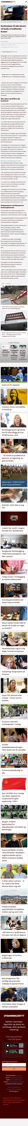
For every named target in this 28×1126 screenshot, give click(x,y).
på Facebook (14, 52)
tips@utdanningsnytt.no (16, 1077)
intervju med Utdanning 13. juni (11, 161)
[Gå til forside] (8, 1)
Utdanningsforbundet (16, 1079)
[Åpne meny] (26, 2)
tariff (3, 283)
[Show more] (14, 79)
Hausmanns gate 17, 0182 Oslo (16, 1082)
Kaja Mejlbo (19, 1075)
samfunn (8, 283)
